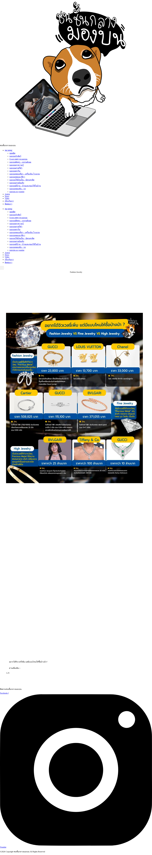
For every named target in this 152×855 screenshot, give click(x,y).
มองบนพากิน (15, 171)
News (7, 196)
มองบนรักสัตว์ (15, 156)
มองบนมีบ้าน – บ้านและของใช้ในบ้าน (25, 186)
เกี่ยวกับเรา (9, 201)
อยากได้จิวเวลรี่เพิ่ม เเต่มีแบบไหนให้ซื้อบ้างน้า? (28, 662)
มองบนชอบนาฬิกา (17, 177)
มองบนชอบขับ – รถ (18, 189)
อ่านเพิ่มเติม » (14, 668)
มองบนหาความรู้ (17, 165)
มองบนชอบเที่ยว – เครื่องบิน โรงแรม (25, 174)
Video (7, 198)
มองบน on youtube (17, 192)
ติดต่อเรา (8, 204)
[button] (2, 268)
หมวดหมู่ (8, 150)
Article (7, 194)
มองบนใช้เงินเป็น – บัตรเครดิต (22, 180)
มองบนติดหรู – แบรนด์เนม (20, 162)
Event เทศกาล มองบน (18, 159)
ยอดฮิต (12, 153)
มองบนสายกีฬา (16, 168)
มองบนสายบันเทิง (17, 183)
